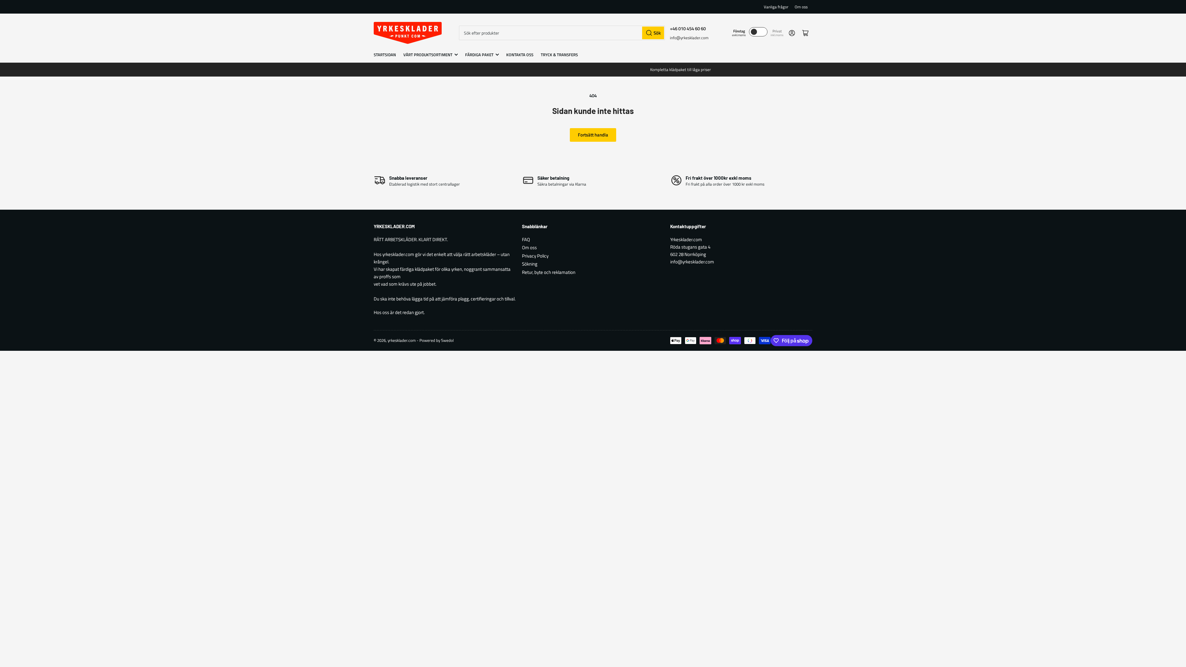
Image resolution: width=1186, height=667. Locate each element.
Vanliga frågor (776, 7)
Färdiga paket (479, 55)
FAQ (526, 239)
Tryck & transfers (559, 55)
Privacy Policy (535, 255)
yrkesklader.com (402, 340)
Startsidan (385, 55)
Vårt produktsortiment (427, 55)
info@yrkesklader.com (689, 38)
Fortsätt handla (593, 134)
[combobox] (562, 33)
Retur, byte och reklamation (548, 272)
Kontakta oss (519, 55)
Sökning (529, 263)
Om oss (801, 7)
